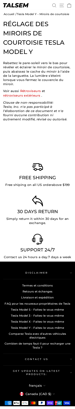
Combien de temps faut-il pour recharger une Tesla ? (38, 345)
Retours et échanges (38, 291)
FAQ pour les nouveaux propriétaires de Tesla (37, 303)
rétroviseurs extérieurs (21, 95)
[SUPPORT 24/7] (37, 240)
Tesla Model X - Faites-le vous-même (37, 321)
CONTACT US (36, 359)
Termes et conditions (37, 285)
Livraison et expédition (37, 297)
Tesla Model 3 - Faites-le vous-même (37, 315)
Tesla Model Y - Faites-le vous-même (37, 327)
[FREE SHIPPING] (37, 168)
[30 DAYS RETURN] (37, 202)
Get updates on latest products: (36, 372)
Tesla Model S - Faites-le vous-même (37, 309)
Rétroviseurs (30, 91)
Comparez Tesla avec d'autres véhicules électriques (37, 335)
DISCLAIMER (36, 272)
